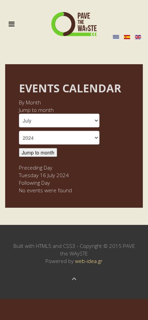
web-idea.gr (89, 261)
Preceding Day (35, 167)
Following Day (34, 182)
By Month (30, 102)
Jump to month (36, 109)
